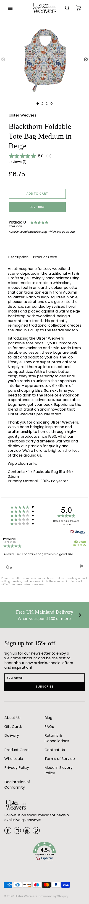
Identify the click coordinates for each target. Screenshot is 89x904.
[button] (37, 194)
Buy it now (37, 207)
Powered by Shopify (53, 896)
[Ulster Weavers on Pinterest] (36, 832)
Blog (48, 717)
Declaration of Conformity (17, 784)
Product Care (45, 257)
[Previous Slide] (3, 59)
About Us (12, 717)
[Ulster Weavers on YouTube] (26, 832)
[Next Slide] (86, 59)
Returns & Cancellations (56, 738)
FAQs (49, 726)
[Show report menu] (82, 566)
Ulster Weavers (22, 115)
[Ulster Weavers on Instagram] (17, 832)
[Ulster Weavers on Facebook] (7, 832)
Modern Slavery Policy (58, 770)
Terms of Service (59, 758)
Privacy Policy (16, 767)
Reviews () (18, 162)
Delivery (11, 735)
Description (18, 257)
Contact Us (54, 749)
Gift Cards (13, 726)
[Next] (80, 615)
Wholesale (13, 758)
